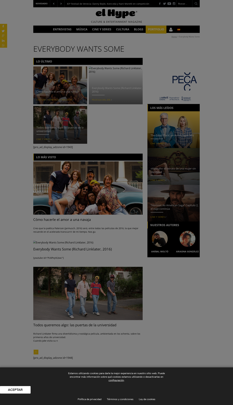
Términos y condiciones (120, 399)
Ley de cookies (147, 399)
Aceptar (15, 390)
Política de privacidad (89, 399)
